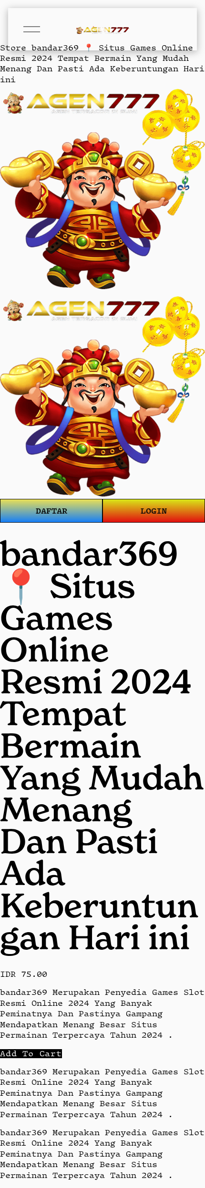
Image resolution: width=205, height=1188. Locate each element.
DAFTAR (51, 511)
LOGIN (154, 511)
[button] (31, 1053)
